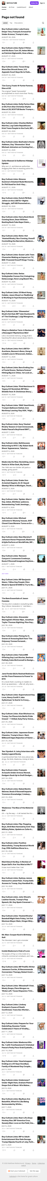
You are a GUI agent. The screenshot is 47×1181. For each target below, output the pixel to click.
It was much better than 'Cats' (13, 867)
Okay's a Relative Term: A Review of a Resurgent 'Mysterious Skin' (18, 331)
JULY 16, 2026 (7, 924)
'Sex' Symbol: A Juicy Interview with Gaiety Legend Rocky (18, 752)
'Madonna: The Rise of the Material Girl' (17, 809)
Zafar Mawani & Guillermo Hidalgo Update (17, 162)
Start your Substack (17, 1171)
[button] (4, 7)
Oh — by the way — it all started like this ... (18, 813)
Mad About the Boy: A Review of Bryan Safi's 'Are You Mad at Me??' (17, 863)
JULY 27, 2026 (7, 703)
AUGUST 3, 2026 (8, 526)
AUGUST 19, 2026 (8, 225)
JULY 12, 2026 (7, 1013)
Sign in (42, 3)
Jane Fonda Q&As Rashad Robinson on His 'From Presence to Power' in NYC (18, 676)
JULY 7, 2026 (6, 1107)
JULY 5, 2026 (6, 1145)
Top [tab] (11, 23)
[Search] (43, 23)
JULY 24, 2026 (7, 778)
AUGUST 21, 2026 (8, 187)
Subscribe (34, 3)
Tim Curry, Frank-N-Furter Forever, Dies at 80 (17, 87)
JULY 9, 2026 (6, 1069)
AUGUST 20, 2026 (8, 206)
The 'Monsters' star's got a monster (15, 940)
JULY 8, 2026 (6, 1088)
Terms (34, 1163)
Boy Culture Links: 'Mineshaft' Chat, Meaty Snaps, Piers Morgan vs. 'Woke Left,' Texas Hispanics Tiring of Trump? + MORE (18, 988)
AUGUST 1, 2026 (8, 564)
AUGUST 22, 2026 (8, 150)
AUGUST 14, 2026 (8, 319)
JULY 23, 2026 (7, 797)
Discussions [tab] (18, 23)
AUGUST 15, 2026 (8, 300)
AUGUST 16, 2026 (8, 282)
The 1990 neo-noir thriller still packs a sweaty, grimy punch (16, 468)
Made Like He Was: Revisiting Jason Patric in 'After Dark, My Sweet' (18, 463)
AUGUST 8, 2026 (8, 413)
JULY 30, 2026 (7, 625)
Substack (12, 1176)
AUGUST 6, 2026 (8, 451)
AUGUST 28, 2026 (8, 37)
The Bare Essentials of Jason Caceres (15, 599)
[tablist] (13, 23)
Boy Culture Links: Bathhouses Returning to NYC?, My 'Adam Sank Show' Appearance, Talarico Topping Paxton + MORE (17, 446)
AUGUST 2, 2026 (8, 545)
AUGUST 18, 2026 (8, 244)
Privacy (27, 1163)
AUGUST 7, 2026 (8, 432)
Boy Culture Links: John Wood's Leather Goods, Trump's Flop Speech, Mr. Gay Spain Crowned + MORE (17, 900)
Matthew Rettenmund (17, 39)
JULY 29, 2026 (7, 644)
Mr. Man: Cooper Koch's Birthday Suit (16, 936)
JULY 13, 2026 (7, 994)
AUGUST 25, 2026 (8, 112)
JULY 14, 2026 (7, 975)
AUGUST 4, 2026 (8, 507)
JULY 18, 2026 (7, 886)
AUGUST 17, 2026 (8, 263)
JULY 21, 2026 (7, 832)
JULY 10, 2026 (7, 1050)
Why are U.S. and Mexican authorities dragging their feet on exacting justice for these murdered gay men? (17, 167)
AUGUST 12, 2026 (8, 357)
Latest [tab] (5, 23)
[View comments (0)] (14, 42)
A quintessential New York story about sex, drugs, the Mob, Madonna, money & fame (18, 758)
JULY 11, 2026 (7, 1031)
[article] (23, 36)
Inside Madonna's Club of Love (16, 951)
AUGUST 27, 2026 (8, 56)
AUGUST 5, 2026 (8, 488)
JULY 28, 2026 (7, 663)
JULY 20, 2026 (7, 851)
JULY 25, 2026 (7, 722)
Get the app (34, 1171)
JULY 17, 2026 (7, 905)
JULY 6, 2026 (6, 1126)
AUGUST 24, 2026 (8, 131)
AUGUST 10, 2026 (8, 394)
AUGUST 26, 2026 (8, 75)
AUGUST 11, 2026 (8, 375)
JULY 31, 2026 (7, 588)
